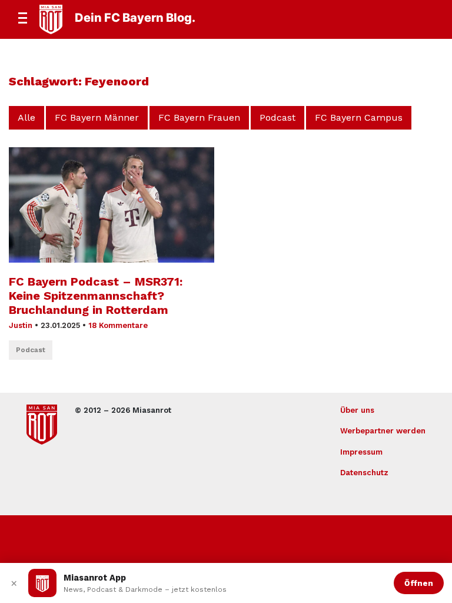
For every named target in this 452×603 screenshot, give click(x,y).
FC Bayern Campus (359, 117)
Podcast (277, 117)
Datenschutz (364, 472)
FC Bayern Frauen (199, 117)
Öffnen (418, 583)
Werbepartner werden (383, 430)
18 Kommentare (118, 325)
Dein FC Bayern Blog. (135, 18)
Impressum (361, 452)
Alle (26, 117)
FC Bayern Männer (97, 117)
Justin (20, 325)
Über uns (357, 410)
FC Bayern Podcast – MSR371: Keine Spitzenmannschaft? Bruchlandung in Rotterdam (95, 295)
